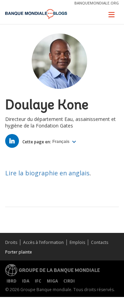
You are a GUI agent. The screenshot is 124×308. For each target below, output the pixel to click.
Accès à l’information (43, 242)
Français (61, 141)
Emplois (77, 242)
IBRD (12, 281)
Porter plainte (18, 252)
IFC (38, 281)
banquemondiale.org (96, 3)
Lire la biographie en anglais (47, 173)
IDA (25, 281)
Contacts (99, 242)
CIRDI (69, 281)
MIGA (52, 281)
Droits (11, 242)
